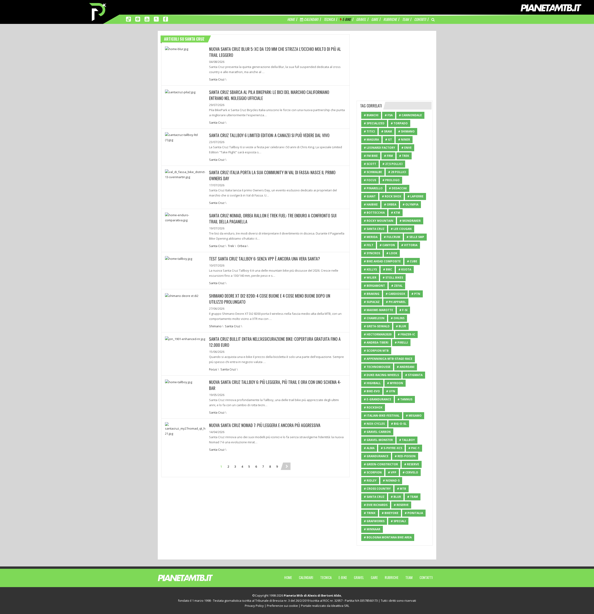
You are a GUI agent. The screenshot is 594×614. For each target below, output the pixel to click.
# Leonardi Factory (379, 148)
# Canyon (387, 245)
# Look (391, 253)
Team (409, 577)
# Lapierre (415, 196)
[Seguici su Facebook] (165, 19)
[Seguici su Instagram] (137, 19)
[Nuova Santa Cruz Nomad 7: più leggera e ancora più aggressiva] (185, 429)
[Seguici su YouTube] (147, 19)
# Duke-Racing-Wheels (381, 375)
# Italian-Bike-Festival (382, 416)
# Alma (369, 448)
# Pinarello (373, 188)
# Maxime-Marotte (378, 310)
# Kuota (404, 269)
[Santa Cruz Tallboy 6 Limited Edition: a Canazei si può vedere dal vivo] (185, 137)
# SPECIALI (398, 521)
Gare (374, 577)
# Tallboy (407, 440)
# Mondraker (410, 221)
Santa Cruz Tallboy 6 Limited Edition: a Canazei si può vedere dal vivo (269, 135)
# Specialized (374, 123)
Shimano (215, 326)
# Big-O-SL (399, 424)
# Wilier (370, 278)
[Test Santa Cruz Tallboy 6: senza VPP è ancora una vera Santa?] (178, 258)
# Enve (406, 148)
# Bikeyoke (390, 513)
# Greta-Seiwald (377, 326)
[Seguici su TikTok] (128, 19)
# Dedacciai (398, 188)
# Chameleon (374, 318)
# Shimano (406, 131)
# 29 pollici (397, 172)
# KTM (395, 213)
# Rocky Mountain (378, 221)
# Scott (370, 164)
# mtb (401, 489)
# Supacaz (372, 302)
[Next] (287, 466)
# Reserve (411, 464)
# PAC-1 (414, 448)
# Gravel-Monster (378, 440)
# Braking (371, 294)
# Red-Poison (405, 456)
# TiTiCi (369, 131)
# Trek (404, 156)
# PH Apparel (396, 302)
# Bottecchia (374, 213)
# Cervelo (410, 472)
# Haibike (371, 204)
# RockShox (373, 407)
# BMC (387, 269)
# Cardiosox (395, 294)
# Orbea (390, 204)
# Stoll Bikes (393, 278)
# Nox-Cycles (374, 424)
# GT (388, 139)
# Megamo (414, 416)
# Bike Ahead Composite (382, 261)
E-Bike (343, 577)
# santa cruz (374, 497)
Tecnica (326, 577)
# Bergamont (374, 286)
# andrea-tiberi (376, 342)
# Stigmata (414, 375)
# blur (396, 497)
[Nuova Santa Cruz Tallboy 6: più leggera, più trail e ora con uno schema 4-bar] (178, 381)
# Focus (370, 180)
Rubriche (391, 577)
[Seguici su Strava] (156, 19)
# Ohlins (397, 318)
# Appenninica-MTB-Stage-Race (388, 359)
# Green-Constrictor (381, 464)
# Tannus (404, 399)
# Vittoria (409, 245)
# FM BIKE (371, 156)
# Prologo (391, 180)
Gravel (359, 577)
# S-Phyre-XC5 (391, 448)
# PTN (415, 294)
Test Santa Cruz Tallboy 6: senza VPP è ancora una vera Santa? (264, 259)
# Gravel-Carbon (377, 432)
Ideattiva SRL (340, 606)
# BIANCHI (371, 115)
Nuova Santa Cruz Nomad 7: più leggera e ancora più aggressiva (264, 425)
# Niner (404, 139)
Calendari (306, 577)
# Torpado (399, 123)
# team (412, 497)
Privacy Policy (254, 606)
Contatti (426, 577)
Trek (231, 246)
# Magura (371, 139)
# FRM (388, 156)
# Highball (372, 383)
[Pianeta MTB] (194, 577)
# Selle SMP (415, 237)
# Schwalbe (373, 172)
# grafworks (374, 521)
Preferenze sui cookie (282, 606)
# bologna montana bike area (388, 537)
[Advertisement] (394, 63)
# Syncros (372, 253)
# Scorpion (373, 472)
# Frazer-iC (406, 334)
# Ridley (370, 480)
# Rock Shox (391, 196)
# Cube (412, 261)
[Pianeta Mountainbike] (98, 12)
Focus (213, 369)
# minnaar (372, 529)
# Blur (401, 326)
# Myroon (395, 383)
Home (288, 577)
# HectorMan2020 (377, 334)
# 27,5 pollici (392, 164)
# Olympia (410, 204)
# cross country (377, 489)
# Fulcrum (392, 237)
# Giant (370, 196)
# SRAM (386, 131)
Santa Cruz (217, 79)
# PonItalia (414, 513)
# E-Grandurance (377, 399)
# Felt (368, 245)
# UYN (390, 391)
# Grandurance (376, 456)
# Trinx (369, 513)
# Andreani (405, 367)
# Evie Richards (375, 505)
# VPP (392, 472)
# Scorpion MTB (376, 351)
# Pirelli (401, 342)
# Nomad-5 (391, 480)
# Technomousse (377, 367)
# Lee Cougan (401, 229)
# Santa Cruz (374, 229)
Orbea (241, 246)
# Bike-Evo (372, 391)
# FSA (389, 115)
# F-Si (403, 310)
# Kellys (370, 269)
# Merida (371, 237)
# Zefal (397, 286)
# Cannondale (410, 115)
